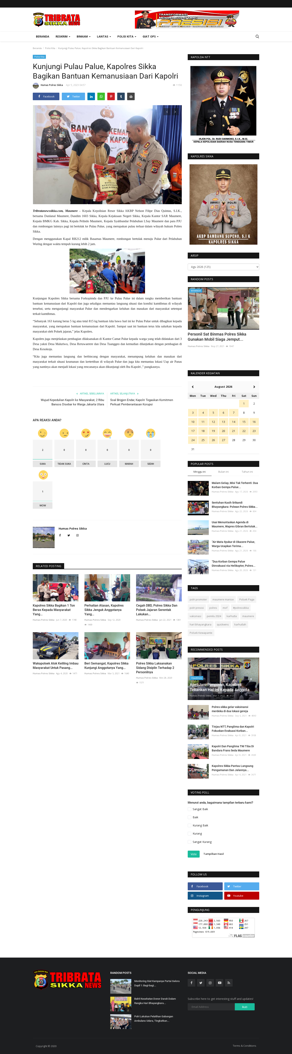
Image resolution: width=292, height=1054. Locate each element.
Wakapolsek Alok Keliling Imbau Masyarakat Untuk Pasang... (55, 666)
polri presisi (197, 608)
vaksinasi (195, 616)
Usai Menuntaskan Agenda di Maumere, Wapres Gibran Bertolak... (234, 524)
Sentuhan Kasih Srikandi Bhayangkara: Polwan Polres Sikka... (235, 504)
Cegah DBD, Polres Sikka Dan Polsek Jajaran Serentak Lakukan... (156, 610)
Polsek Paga (246, 599)
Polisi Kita (50, 48)
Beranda (42, 36)
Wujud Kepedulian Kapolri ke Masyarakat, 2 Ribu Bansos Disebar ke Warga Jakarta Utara (72, 402)
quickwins (223, 624)
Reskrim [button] (62, 36)
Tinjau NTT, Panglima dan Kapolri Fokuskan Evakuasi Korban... (233, 728)
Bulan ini (223, 471)
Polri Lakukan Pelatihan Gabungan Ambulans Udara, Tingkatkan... (153, 1018)
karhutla (232, 616)
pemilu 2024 (214, 616)
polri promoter (198, 599)
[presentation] (167, 111)
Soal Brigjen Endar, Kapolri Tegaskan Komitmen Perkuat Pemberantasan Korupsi (141, 402)
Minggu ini (199, 471)
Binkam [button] (83, 36)
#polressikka (241, 608)
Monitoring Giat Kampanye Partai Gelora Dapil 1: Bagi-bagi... (157, 983)
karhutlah (240, 624)
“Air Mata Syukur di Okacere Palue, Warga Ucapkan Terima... (233, 544)
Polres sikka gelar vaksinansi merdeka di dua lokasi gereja (230, 709)
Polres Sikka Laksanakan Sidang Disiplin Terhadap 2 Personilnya (155, 668)
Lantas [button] (103, 36)
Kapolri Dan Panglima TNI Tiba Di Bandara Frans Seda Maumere (233, 748)
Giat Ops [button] (150, 36)
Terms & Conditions (244, 1045)
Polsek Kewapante (201, 633)
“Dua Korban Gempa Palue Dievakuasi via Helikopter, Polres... (233, 563)
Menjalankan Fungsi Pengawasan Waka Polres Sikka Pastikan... (223, 337)
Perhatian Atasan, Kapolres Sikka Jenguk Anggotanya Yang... (104, 610)
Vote (194, 854)
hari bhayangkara (200, 624)
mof (225, 608)
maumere (248, 616)
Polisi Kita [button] (125, 36)
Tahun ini (247, 471)
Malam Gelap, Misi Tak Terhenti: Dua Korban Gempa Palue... (235, 485)
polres (213, 608)
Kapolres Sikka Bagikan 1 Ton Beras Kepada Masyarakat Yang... (54, 610)
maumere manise (223, 599)
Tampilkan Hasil (213, 854)
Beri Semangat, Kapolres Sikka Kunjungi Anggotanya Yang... (106, 666)
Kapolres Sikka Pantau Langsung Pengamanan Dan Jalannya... (232, 768)
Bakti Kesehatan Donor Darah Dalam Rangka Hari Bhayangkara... (155, 1001)
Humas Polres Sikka (52, 85)
